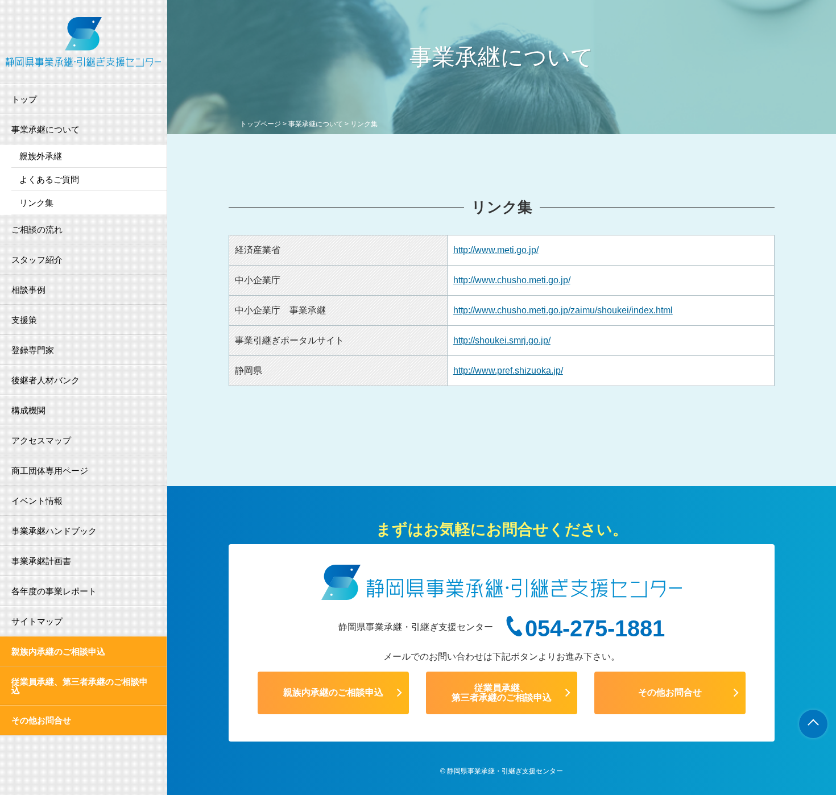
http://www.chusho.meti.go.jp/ (511, 280)
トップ (24, 99)
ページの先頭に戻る (813, 724)
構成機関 (28, 410)
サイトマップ (37, 621)
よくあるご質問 (49, 179)
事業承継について (45, 129)
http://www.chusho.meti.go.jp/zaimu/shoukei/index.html (563, 310)
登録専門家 (32, 350)
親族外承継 (40, 156)
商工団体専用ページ (49, 470)
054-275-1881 (595, 628)
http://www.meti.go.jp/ (496, 250)
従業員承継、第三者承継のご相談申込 (79, 686)
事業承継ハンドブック (54, 531)
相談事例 (28, 290)
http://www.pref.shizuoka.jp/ (508, 370)
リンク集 (36, 203)
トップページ (260, 124)
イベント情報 (37, 501)
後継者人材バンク (45, 380)
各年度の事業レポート (54, 591)
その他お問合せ (41, 720)
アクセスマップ (41, 440)
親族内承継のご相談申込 (58, 651)
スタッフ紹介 (37, 259)
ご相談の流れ (37, 229)
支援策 (24, 320)
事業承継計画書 (41, 561)
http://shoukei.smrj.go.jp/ (502, 340)
